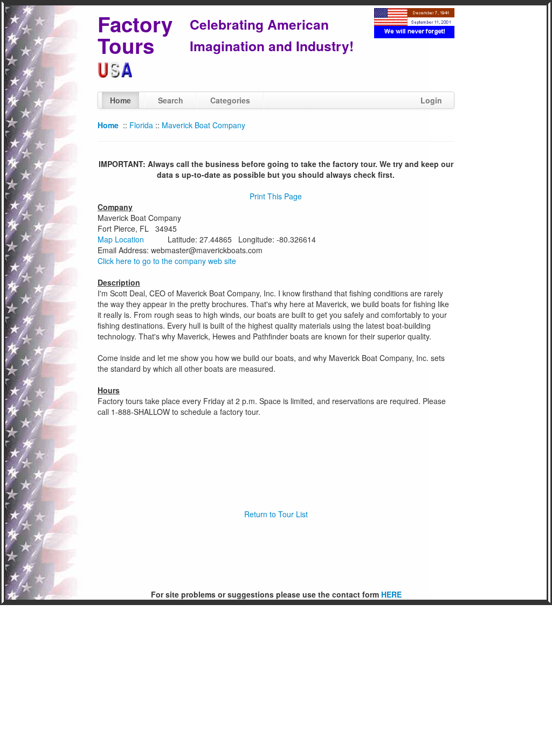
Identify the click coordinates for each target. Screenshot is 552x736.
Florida (141, 125)
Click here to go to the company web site (167, 260)
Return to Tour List (276, 514)
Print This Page (276, 196)
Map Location (121, 239)
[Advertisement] (276, 554)
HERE (391, 594)
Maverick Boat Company (203, 125)
